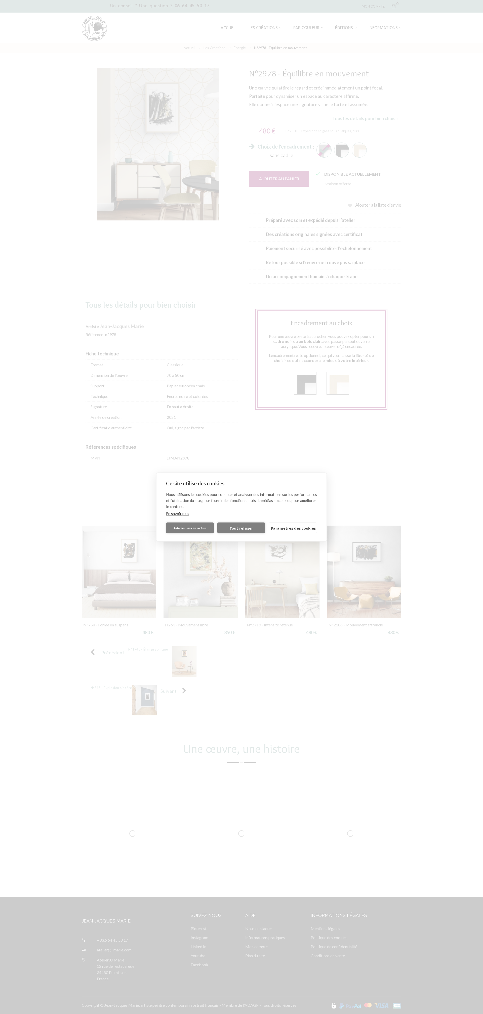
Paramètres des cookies (293, 527)
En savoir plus (177, 513)
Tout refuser (241, 527)
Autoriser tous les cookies (190, 528)
